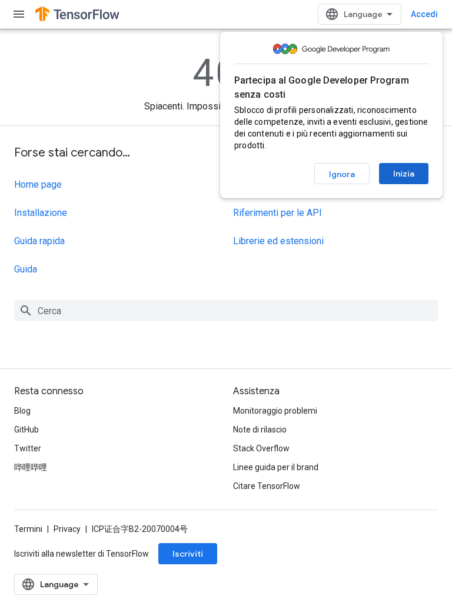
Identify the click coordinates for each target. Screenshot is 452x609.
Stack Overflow (261, 448)
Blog (22, 410)
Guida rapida (39, 241)
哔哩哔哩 (30, 467)
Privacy (67, 529)
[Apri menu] (19, 14)
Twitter (27, 448)
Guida (25, 269)
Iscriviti (187, 553)
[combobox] (226, 310)
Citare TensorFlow (266, 486)
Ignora (342, 174)
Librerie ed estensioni (278, 241)
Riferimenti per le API (277, 212)
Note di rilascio (260, 429)
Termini (28, 529)
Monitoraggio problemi (275, 410)
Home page (38, 184)
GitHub (26, 429)
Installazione (40, 212)
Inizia (403, 173)
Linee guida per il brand (275, 467)
